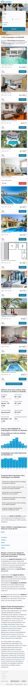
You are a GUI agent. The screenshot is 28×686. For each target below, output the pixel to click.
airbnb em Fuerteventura (14, 651)
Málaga (3, 532)
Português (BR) (15, 681)
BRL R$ (23, 681)
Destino (4, 11)
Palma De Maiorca (5, 545)
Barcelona (3, 540)
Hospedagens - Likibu (6, 1)
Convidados (5, 22)
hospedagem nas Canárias (8, 626)
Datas (4, 17)
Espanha (5, 571)
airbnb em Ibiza (15, 620)
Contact (25, 684)
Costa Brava (4, 537)
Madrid (3, 542)
